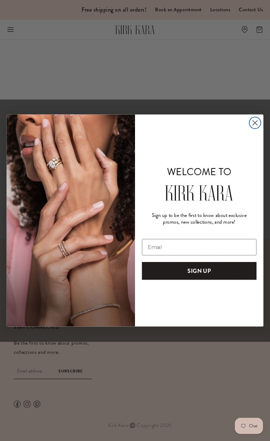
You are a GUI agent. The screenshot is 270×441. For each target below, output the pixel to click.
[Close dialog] (255, 123)
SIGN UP (199, 270)
